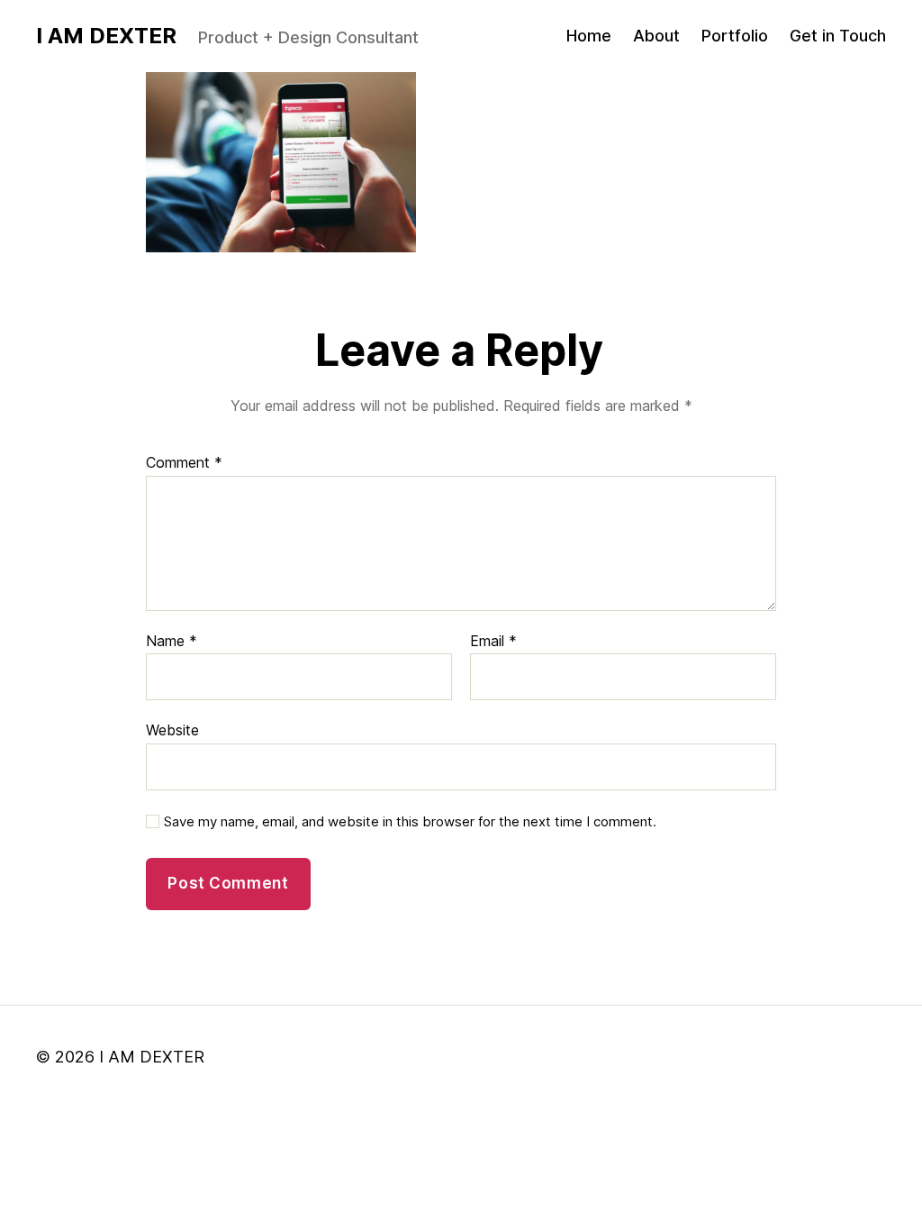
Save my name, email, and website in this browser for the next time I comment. (410, 822)
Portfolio (734, 35)
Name (171, 642)
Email (493, 642)
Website (172, 730)
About (656, 35)
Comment (184, 463)
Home (588, 35)
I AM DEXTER (106, 36)
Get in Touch (838, 35)
